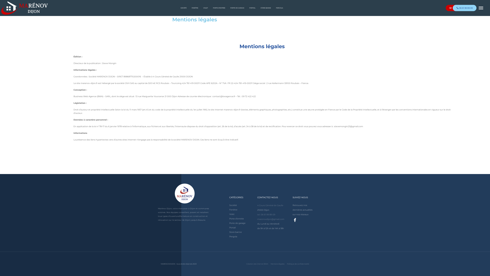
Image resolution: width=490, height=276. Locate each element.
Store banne (265, 8)
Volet (205, 8)
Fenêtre (195, 8)
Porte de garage (237, 8)
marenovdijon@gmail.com (270, 219)
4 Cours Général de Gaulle (270, 205)
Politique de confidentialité (298, 264)
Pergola (279, 8)
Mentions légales (277, 264)
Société (183, 8)
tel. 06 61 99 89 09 (266, 214)
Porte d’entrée (219, 8)
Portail (252, 8)
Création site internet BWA (257, 264)
